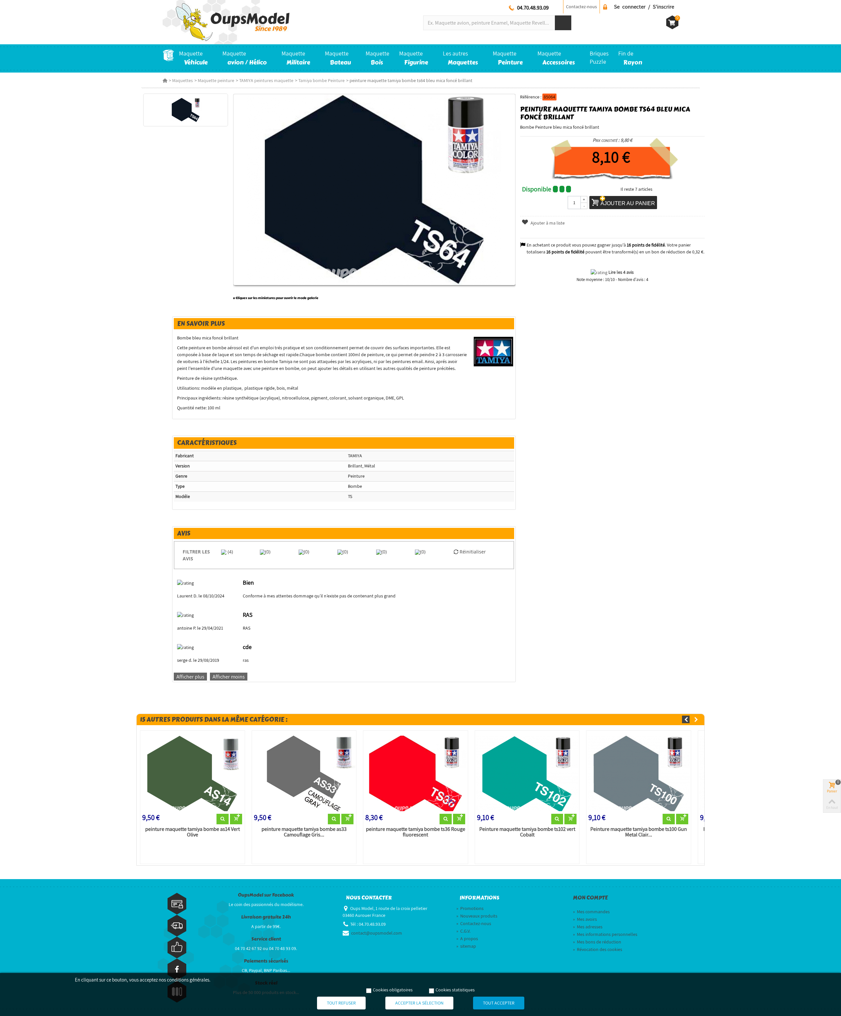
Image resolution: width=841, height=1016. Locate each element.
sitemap (466, 946)
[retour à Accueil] (165, 80)
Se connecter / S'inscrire (644, 6)
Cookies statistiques (455, 990)
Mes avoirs (585, 919)
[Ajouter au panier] (236, 819)
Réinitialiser (472, 552)
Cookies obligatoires (393, 990)
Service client (266, 939)
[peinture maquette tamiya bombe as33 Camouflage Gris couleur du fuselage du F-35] (304, 773)
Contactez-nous (581, 7)
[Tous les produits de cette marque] (493, 351)
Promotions (470, 908)
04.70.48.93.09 (533, 7)
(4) (229, 552)
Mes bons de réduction (597, 942)
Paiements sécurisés (266, 961)
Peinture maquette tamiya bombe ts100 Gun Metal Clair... (638, 832)
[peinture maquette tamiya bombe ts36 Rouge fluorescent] (415, 773)
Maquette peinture (216, 80)
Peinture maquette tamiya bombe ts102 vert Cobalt (527, 832)
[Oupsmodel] (226, 22)
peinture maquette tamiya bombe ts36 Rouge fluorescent (415, 832)
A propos (467, 938)
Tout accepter (498, 1003)
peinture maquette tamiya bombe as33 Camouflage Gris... (304, 832)
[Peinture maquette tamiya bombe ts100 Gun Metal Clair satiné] (638, 773)
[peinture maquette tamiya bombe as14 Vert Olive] (192, 773)
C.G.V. (463, 931)
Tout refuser (341, 1003)
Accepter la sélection (419, 1003)
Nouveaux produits (476, 916)
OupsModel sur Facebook (266, 895)
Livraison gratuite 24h (266, 917)
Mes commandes (591, 912)
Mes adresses (587, 927)
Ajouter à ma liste (547, 223)
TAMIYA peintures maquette (266, 80)
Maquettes (182, 80)
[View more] (222, 819)
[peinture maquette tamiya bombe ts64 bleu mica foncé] (185, 110)
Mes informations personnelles (605, 934)
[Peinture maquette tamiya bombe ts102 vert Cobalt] (527, 773)
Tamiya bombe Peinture (321, 80)
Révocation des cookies (597, 949)
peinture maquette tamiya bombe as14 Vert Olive (192, 832)
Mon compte (590, 898)
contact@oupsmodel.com (376, 933)
